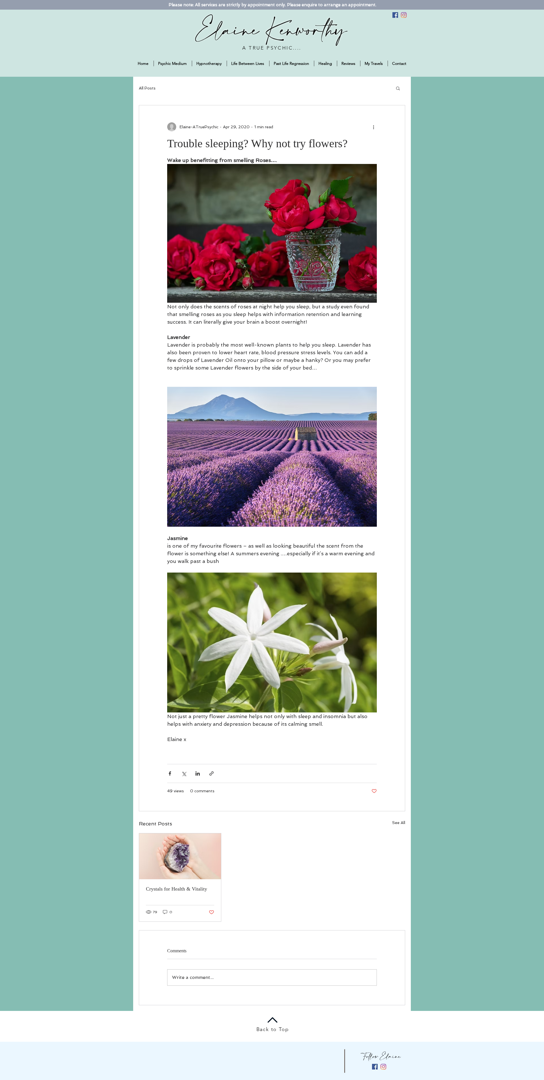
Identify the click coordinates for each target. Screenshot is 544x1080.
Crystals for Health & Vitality (176, 889)
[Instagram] (404, 15)
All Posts (147, 88)
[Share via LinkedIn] (197, 773)
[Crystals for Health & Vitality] (180, 856)
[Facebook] (395, 15)
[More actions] (373, 126)
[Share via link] (211, 773)
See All (398, 822)
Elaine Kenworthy (272, 31)
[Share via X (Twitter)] (183, 773)
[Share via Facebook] (170, 773)
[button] (398, 88)
